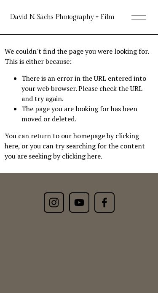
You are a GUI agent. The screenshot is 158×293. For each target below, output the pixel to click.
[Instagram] (54, 202)
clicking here (81, 156)
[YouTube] (79, 202)
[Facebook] (104, 202)
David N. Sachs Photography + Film (62, 17)
